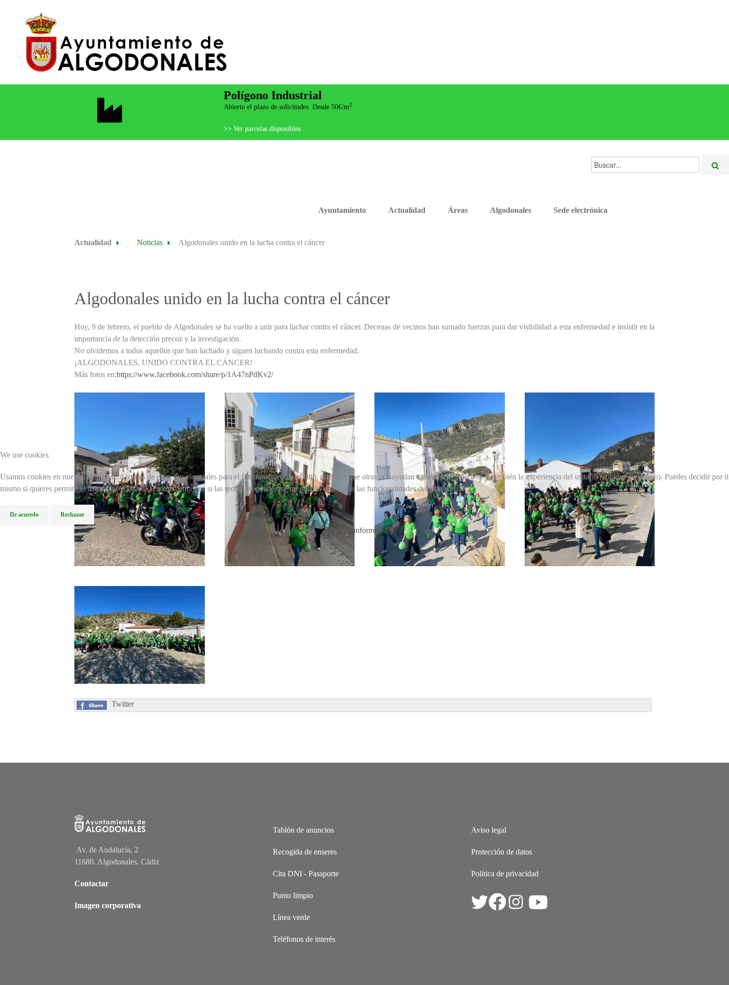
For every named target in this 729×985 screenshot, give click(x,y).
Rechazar (72, 514)
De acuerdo (24, 514)
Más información (364, 530)
